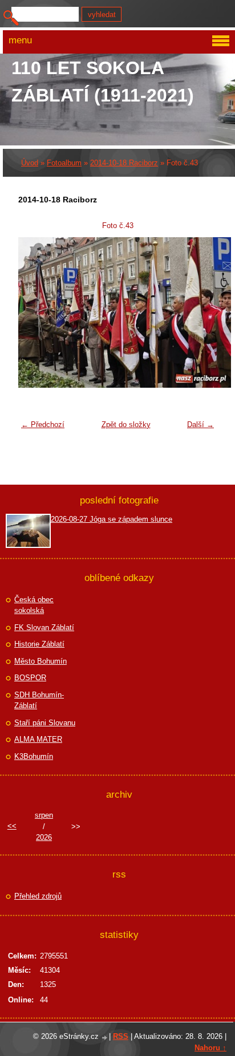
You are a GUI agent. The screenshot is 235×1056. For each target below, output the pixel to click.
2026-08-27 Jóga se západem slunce (111, 519)
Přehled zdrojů (38, 896)
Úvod (29, 163)
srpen (44, 815)
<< (12, 826)
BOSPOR (30, 677)
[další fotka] (201, 312)
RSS (120, 1036)
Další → (200, 424)
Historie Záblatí (39, 644)
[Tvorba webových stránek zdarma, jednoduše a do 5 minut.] (105, 1037)
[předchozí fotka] (34, 312)
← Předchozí (42, 424)
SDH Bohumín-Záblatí (39, 700)
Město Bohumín (40, 661)
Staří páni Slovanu (44, 722)
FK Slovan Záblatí (44, 627)
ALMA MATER (38, 739)
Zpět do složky (126, 424)
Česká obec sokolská (34, 605)
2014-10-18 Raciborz (124, 163)
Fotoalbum (64, 163)
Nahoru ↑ (210, 1047)
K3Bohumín (33, 756)
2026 (44, 837)
